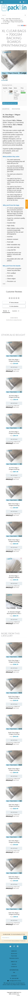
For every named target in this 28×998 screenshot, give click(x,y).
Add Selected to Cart (10, 103)
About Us (14, 964)
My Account (14, 953)
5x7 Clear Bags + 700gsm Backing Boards (14, 842)
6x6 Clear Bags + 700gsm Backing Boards (14, 361)
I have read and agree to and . (15, 940)
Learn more (16, 371)
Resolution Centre (14, 958)
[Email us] (10, 946)
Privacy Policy (23, 940)
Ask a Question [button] (14, 306)
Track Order (14, 956)
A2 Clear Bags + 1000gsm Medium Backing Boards (14, 577)
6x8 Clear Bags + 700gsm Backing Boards (14, 914)
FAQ (14, 972)
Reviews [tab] (5, 311)
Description (5, 109)
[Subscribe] (25, 937)
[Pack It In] (14, 7)
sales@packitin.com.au (15, 980)
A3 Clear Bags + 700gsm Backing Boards (14, 433)
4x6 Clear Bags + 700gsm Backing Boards (14, 806)
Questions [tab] (14, 311)
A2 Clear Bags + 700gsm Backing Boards (14, 469)
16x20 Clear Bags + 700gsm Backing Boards (14, 541)
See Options (14, 367)
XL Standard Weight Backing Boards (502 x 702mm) (14, 613)
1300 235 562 (15, 978)
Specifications (16, 109)
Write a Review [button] (14, 302)
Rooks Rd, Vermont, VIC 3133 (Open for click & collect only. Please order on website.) (14, 983)
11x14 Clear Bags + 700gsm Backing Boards (14, 662)
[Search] (25, 15)
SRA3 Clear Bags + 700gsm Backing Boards (14, 505)
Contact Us (14, 966)
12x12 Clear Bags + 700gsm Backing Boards (14, 698)
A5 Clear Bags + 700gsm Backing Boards (14, 397)
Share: (19, 25)
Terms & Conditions (15, 940)
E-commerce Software (12, 995)
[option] (14, 62)
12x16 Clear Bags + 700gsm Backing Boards (14, 734)
